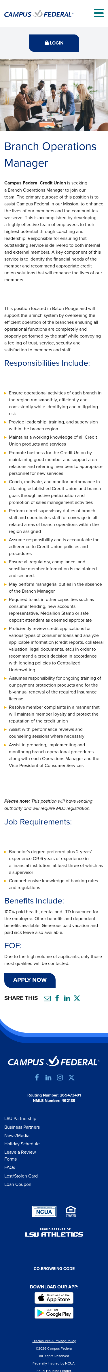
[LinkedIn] (48, 1077)
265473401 (70, 1095)
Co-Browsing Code (54, 1268)
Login (56, 43)
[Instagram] (59, 1077)
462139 (68, 1100)
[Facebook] (36, 1077)
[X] (71, 1077)
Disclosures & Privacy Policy (54, 1341)
